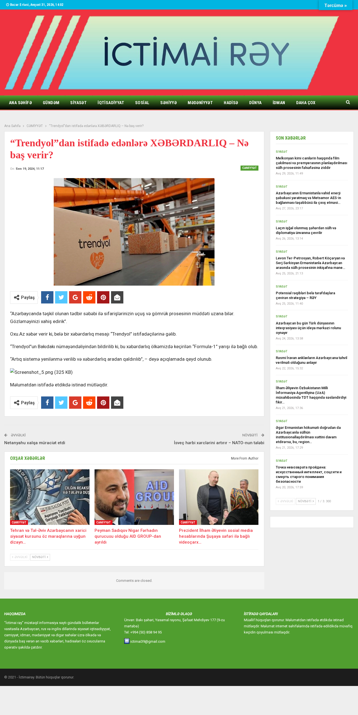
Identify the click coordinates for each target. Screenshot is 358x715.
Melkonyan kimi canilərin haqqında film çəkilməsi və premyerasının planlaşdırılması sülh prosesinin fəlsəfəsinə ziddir (311, 163)
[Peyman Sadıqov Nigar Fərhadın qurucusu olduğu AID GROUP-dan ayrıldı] (134, 497)
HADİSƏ (231, 102)
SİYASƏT (78, 102)
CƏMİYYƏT (249, 167)
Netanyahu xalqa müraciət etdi (34, 442)
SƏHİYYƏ (168, 102)
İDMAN (279, 102)
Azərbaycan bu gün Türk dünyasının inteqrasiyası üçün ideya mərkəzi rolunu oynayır (308, 328)
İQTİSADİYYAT (111, 102)
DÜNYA (255, 102)
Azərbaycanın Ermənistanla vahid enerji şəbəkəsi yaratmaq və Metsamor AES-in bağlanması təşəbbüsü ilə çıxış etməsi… (308, 198)
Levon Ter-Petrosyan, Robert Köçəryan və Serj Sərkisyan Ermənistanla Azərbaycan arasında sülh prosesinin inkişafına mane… (310, 263)
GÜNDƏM (51, 102)
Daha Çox (305, 102)
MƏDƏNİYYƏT (200, 102)
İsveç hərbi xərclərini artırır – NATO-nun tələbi (219, 442)
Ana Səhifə (20, 102)
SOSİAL (142, 102)
